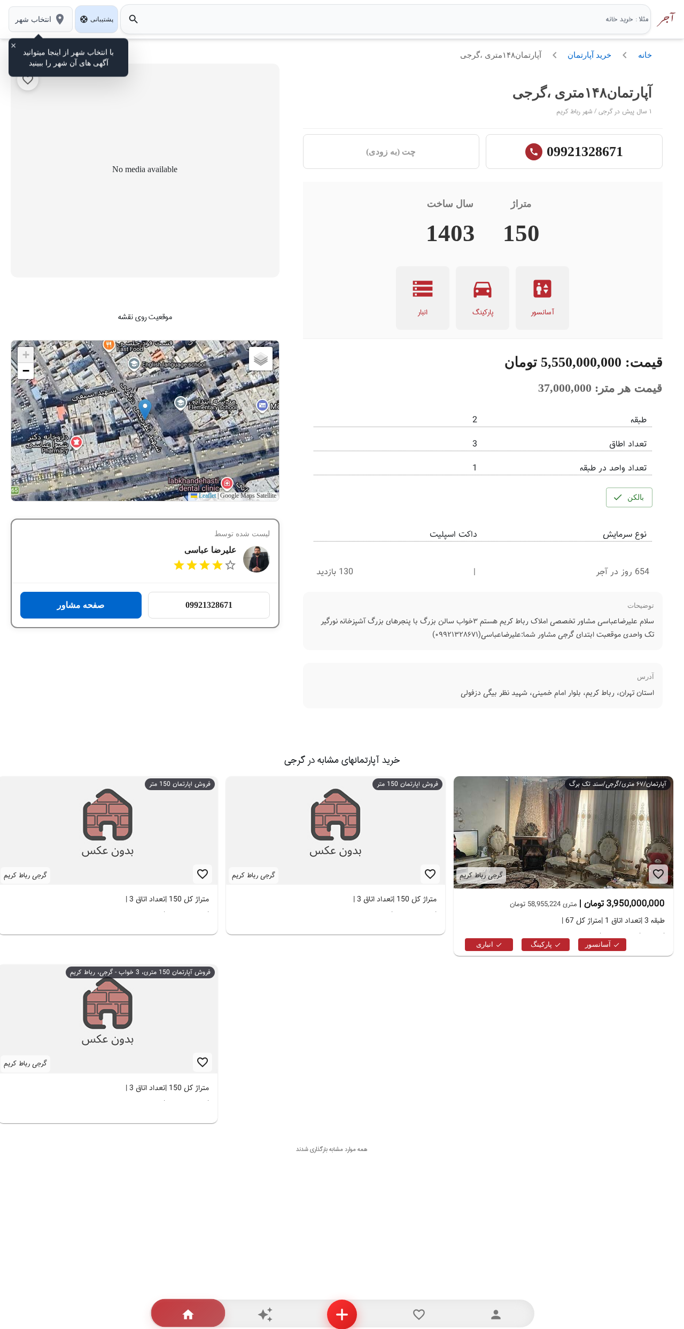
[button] (145, 410)
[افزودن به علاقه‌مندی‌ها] (27, 79)
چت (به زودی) (391, 151)
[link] (336, 866)
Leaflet (206, 496)
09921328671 (585, 151)
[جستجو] (133, 19)
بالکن (635, 497)
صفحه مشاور (81, 604)
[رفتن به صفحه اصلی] (664, 19)
